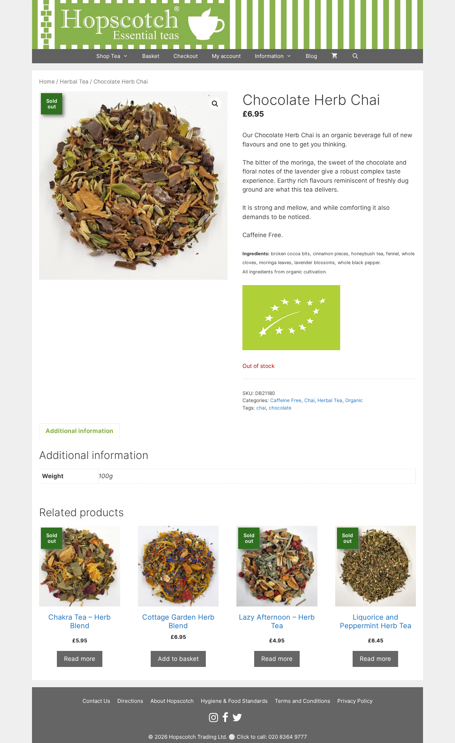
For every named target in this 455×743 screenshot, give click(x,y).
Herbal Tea (74, 81)
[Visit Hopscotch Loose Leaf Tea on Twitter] (237, 719)
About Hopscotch (172, 700)
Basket (150, 56)
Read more (79, 658)
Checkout (185, 56)
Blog (311, 56)
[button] (215, 103)
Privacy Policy (355, 700)
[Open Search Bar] (354, 56)
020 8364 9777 (287, 736)
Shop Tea (108, 56)
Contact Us (96, 700)
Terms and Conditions (302, 700)
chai (261, 408)
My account (226, 56)
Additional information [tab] (79, 430)
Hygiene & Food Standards (234, 700)
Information (269, 56)
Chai (309, 400)
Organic (354, 400)
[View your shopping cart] (334, 56)
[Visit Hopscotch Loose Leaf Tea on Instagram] (213, 719)
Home (47, 81)
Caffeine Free (285, 400)
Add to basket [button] (178, 658)
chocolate (280, 408)
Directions (130, 700)
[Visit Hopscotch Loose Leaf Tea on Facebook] (225, 719)
